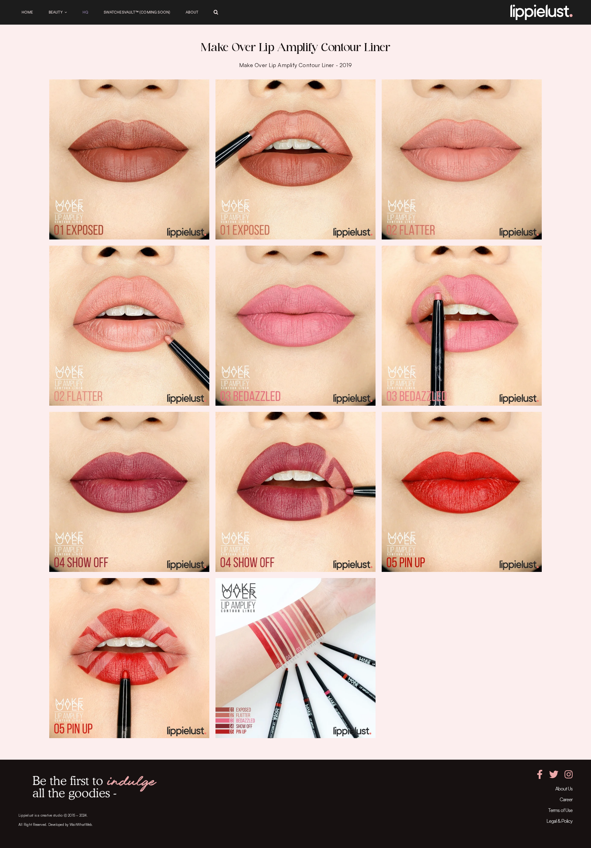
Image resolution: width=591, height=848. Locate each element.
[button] (216, 12)
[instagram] (569, 774)
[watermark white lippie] (541, 7)
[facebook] (540, 774)
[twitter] (553, 774)
